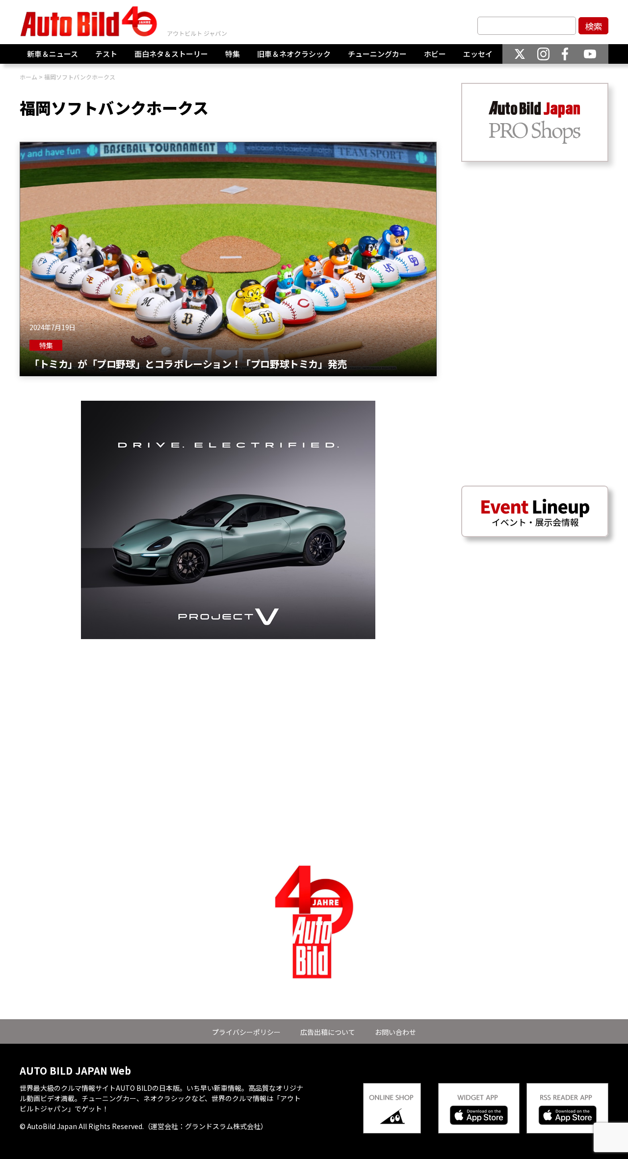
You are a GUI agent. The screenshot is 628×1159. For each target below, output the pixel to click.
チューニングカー (377, 54)
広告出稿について (327, 1032)
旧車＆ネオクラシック (294, 54)
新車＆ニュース (52, 54)
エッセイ (478, 54)
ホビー (435, 54)
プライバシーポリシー (246, 1032)
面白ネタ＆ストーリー (171, 54)
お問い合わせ (395, 1032)
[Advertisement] (228, 707)
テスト (106, 54)
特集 (232, 54)
